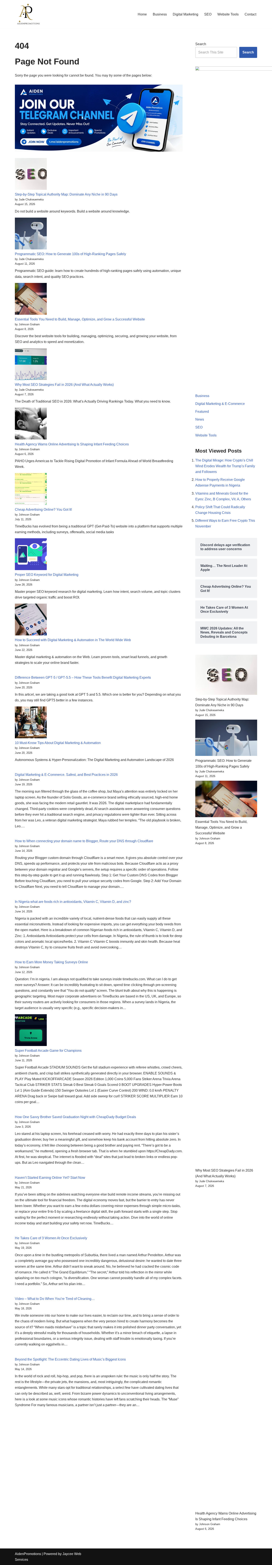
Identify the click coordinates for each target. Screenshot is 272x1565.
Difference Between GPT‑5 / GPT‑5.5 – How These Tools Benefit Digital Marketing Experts (83, 677)
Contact (250, 14)
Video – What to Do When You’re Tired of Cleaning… (55, 1299)
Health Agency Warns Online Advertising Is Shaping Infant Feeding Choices (72, 444)
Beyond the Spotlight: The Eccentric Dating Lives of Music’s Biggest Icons (70, 1359)
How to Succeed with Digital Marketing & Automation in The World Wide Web (73, 640)
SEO (207, 14)
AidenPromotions (28, 1554)
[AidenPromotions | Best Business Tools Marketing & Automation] (27, 14)
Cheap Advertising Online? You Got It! (43, 509)
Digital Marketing (185, 14)
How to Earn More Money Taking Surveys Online (51, 962)
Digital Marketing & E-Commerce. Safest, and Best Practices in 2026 (66, 774)
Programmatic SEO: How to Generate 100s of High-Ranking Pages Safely (70, 254)
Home (142, 14)
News (199, 419)
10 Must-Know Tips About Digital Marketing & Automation (58, 743)
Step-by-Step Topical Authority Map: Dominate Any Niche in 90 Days (66, 194)
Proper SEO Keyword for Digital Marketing (46, 574)
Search (200, 44)
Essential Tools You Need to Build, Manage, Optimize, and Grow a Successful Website (80, 319)
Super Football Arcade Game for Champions (48, 1050)
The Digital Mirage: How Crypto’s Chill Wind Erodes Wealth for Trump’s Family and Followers (225, 466)
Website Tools (228, 14)
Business (160, 14)
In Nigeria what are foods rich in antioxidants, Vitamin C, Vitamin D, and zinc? (73, 901)
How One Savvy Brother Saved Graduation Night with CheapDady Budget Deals (75, 1117)
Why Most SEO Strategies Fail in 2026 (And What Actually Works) (64, 384)
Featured (202, 411)
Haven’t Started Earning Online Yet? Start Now (50, 1177)
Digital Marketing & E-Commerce (220, 404)
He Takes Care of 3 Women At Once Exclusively (51, 1238)
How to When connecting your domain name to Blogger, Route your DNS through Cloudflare (84, 841)
